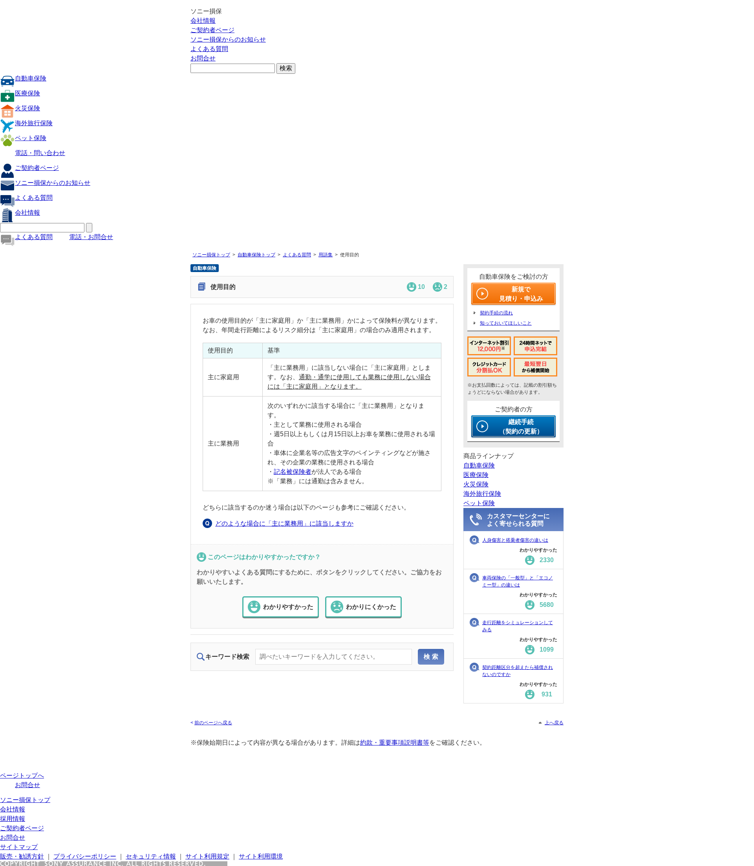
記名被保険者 (292, 471)
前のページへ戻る (213, 722)
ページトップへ (22, 775)
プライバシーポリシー (84, 856)
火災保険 (27, 108)
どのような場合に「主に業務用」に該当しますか (284, 523)
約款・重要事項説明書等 (394, 742)
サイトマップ (19, 847)
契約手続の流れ (496, 313)
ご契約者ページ (212, 30)
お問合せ (203, 58)
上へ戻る (554, 722)
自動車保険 (30, 78)
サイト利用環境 (261, 856)
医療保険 (27, 93)
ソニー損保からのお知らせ (228, 39)
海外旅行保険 (34, 123)
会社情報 (203, 20)
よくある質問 (209, 49)
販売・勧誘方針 (22, 856)
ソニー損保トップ (211, 255)
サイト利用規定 (207, 856)
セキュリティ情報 (151, 856)
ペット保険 (30, 138)
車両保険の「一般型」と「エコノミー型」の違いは (517, 581)
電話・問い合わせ (40, 153)
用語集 (325, 255)
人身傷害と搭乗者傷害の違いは (515, 540)
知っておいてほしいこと (506, 323)
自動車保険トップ (256, 255)
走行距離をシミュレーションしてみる (517, 626)
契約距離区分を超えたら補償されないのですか (517, 671)
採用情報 (12, 818)
